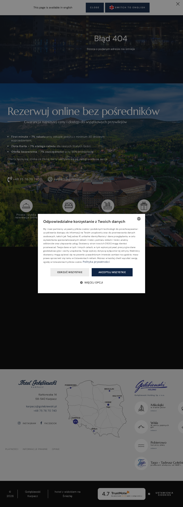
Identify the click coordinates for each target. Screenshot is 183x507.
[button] (91, 282)
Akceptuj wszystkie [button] (112, 272)
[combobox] (139, 218)
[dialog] (91, 253)
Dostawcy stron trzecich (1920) (95, 243)
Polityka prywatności (96, 262)
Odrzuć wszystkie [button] (69, 272)
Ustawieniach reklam (85, 258)
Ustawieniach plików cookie (67, 262)
